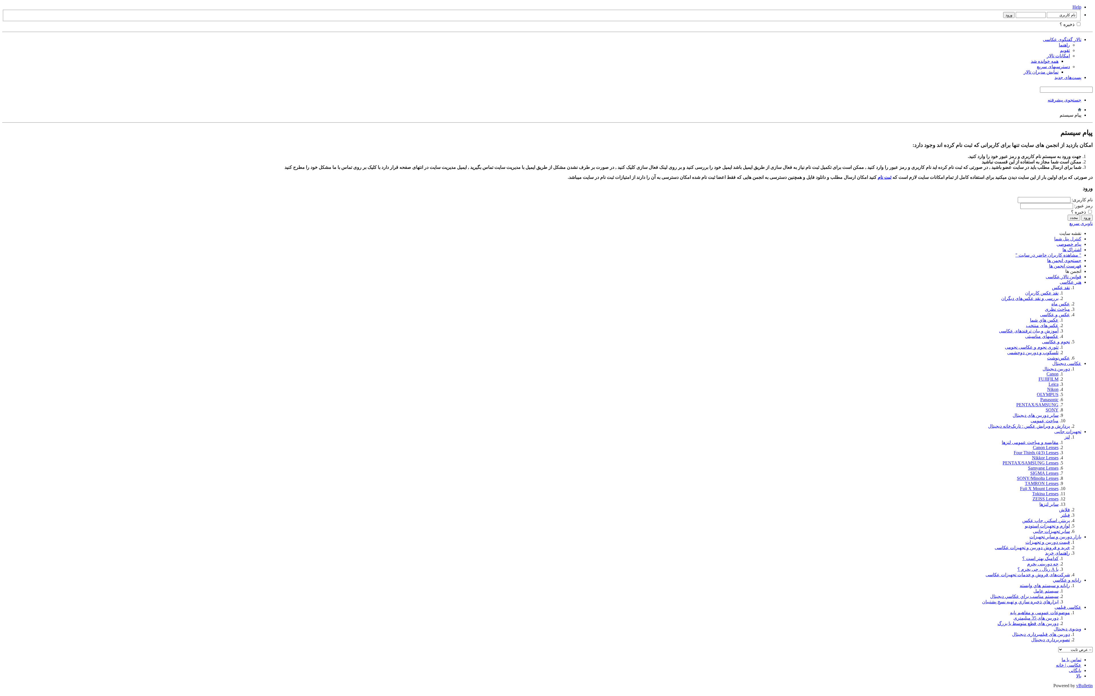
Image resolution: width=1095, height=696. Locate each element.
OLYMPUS (1047, 394)
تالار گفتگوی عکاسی (1062, 39)
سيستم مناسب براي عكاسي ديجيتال (1024, 596)
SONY (1052, 409)
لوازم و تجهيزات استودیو (1047, 525)
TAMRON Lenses (1041, 483)
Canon (1052, 374)
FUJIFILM (1048, 379)
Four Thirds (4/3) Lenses (1036, 452)
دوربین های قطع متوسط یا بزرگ (1027, 623)
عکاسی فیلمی (1068, 607)
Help (1076, 7)
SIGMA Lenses (1044, 473)
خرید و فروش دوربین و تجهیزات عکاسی (1032, 547)
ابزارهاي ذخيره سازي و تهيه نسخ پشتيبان (1020, 601)
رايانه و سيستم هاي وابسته (1045, 585)
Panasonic (1049, 399)
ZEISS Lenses (1045, 498)
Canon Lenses (1045, 447)
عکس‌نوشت (1058, 358)
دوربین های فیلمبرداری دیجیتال (1041, 634)
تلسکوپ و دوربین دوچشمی (1032, 352)
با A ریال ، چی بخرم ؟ (1037, 569)
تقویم (1065, 50)
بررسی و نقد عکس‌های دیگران (1029, 298)
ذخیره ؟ (1068, 24)
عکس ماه (1060, 303)
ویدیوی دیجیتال (1067, 628)
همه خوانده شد (1044, 61)
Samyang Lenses (1043, 468)
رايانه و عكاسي (1067, 580)
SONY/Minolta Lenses (1037, 478)
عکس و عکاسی (1055, 314)
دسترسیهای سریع (1053, 66)
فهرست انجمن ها (1065, 265)
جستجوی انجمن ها (1064, 260)
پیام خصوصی (1069, 244)
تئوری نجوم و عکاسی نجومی (1031, 347)
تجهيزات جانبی (1067, 431)
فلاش (1064, 509)
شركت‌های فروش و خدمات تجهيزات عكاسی (1028, 574)
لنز (1067, 437)
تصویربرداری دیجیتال (1050, 639)
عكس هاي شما (1044, 320)
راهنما (1064, 44)
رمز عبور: (1083, 205)
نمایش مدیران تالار (1041, 72)
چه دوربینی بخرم (1042, 563)
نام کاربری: (1082, 199)
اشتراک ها (1071, 249)
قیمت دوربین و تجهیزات (1047, 542)
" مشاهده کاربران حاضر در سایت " (1048, 255)
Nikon (1052, 389)
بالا (1078, 675)
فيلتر (1065, 515)
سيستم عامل (1045, 591)
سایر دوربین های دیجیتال (1035, 415)
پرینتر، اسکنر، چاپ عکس (1046, 520)
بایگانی (1075, 670)
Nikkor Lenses (1045, 457)
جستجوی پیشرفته (1064, 100)
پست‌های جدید (1068, 77)
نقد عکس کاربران (1041, 293)
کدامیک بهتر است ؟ (1040, 558)
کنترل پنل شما (1067, 238)
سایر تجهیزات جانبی (1051, 531)
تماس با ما (1071, 659)
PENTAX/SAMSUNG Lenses (1030, 462)
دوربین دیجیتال (1056, 368)
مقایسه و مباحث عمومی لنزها (1030, 442)
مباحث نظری (1057, 309)
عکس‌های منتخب (1042, 325)
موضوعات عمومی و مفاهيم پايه (1040, 612)
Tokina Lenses (1045, 493)
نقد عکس (1061, 287)
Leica (1053, 384)
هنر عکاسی (1070, 282)
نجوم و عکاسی (1056, 341)
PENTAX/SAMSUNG (1037, 404)
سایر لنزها (1048, 504)
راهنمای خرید (1057, 553)
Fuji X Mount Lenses (1039, 488)
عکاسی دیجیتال (1066, 363)
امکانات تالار (1058, 55)
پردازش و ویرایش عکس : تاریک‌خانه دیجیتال (1029, 426)
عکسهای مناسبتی (1041, 336)
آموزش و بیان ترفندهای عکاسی (1028, 330)
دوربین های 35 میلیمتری (1035, 618)
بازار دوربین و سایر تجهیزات (1055, 536)
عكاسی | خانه (1068, 665)
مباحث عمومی (1044, 420)
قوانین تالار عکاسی (1063, 276)
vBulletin (1084, 685)
